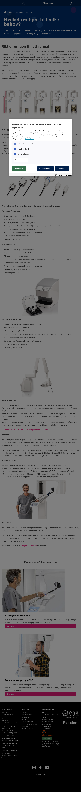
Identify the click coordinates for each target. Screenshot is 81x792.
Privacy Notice (29, 139)
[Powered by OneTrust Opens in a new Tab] (63, 175)
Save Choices (19, 168)
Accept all (62, 168)
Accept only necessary (45, 168)
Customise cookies (21, 160)
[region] (40, 147)
